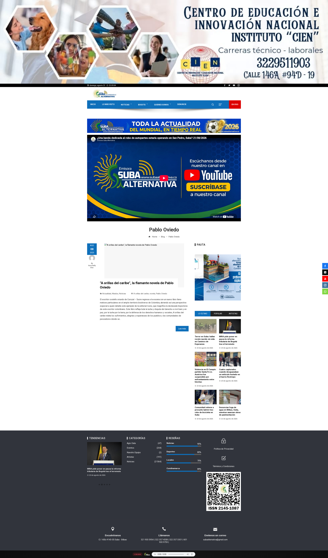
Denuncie (181, 104)
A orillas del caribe (141, 294)
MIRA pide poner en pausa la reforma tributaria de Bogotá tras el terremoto (228, 340)
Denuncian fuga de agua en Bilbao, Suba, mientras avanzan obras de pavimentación (230, 411)
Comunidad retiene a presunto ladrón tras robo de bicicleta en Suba (204, 411)
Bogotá (141, 105)
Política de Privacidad (223, 449)
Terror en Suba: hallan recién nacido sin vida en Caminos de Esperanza (205, 340)
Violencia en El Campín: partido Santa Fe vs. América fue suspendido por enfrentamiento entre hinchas (205, 375)
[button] (164, 42)
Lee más (182, 328)
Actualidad (106, 294)
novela (152, 294)
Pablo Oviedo (161, 294)
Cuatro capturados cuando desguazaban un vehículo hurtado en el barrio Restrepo (229, 373)
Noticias (125, 105)
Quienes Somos (161, 105)
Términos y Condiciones (223, 466)
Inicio (93, 104)
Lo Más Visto (108, 104)
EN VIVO (235, 104)
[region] (164, 42)
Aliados (115, 294)
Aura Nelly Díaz (92, 267)
